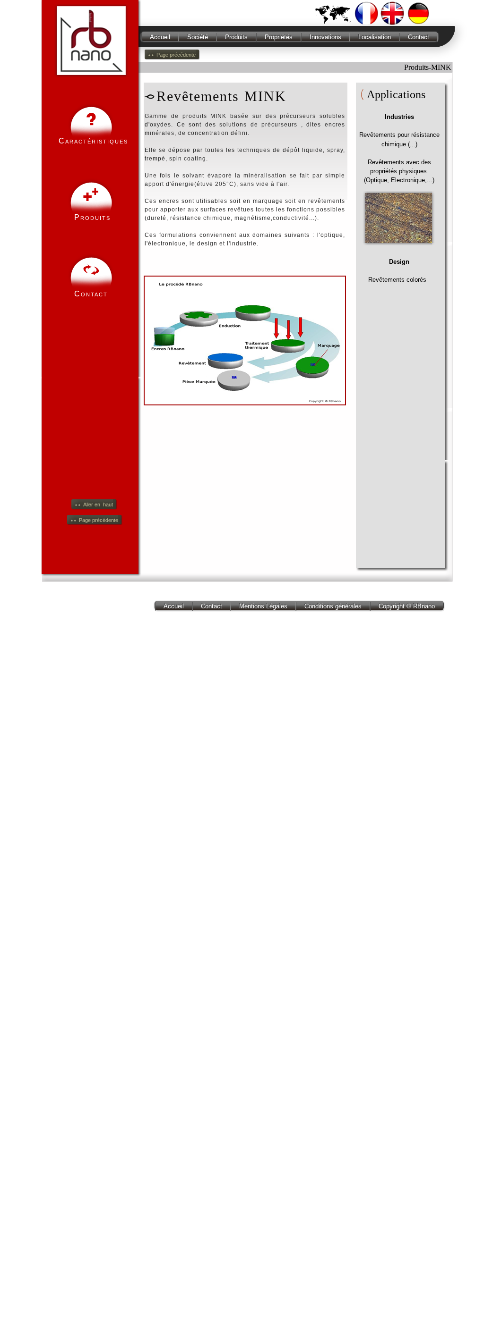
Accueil (160, 37)
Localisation (374, 37)
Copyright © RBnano (407, 606)
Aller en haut (98, 504)
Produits (236, 37)
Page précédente (98, 520)
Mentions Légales (263, 606)
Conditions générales (333, 606)
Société (197, 37)
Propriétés (279, 37)
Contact (418, 37)
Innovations (325, 37)
